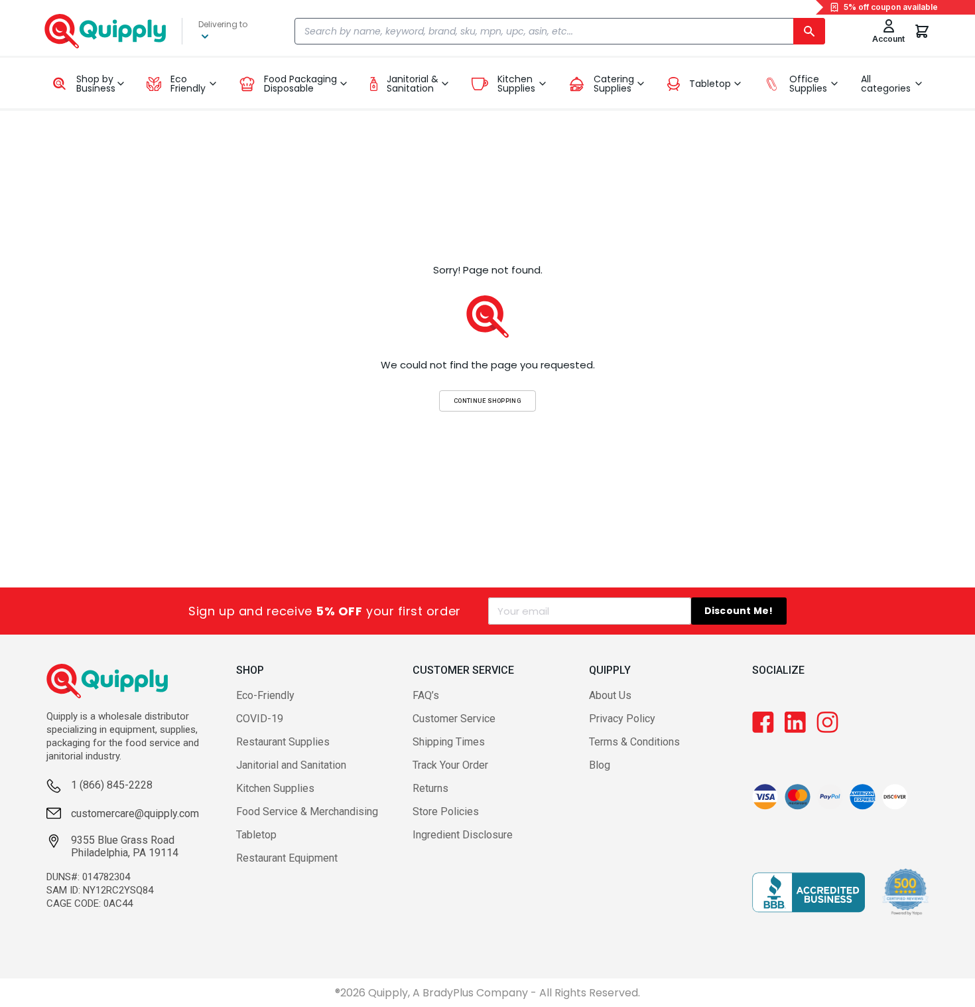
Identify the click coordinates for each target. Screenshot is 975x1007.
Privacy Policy (622, 718)
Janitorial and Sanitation (291, 765)
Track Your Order (450, 765)
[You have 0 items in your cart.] (922, 31)
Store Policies (446, 811)
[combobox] (560, 31)
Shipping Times (449, 742)
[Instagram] (827, 722)
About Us (610, 695)
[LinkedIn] (795, 722)
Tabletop (256, 834)
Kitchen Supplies (275, 788)
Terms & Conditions (634, 742)
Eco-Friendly (265, 695)
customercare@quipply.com (135, 813)
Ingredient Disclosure (463, 834)
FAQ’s (426, 695)
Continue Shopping (487, 400)
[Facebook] (763, 722)
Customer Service (454, 718)
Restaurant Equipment (287, 858)
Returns (430, 788)
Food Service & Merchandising (307, 811)
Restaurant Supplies (283, 742)
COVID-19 (259, 718)
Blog (599, 765)
